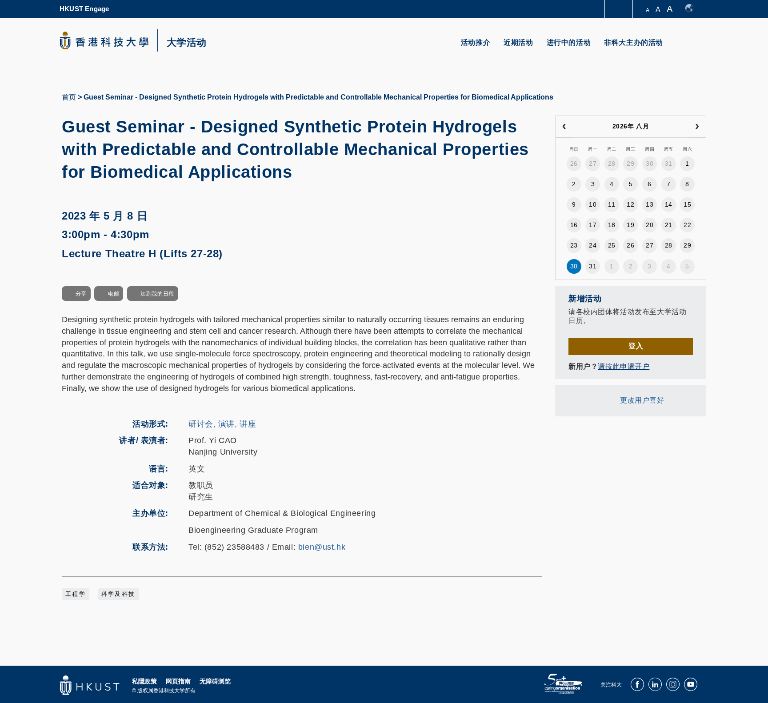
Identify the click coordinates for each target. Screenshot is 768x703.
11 (611, 204)
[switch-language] (693, 9)
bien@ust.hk (321, 547)
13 (649, 204)
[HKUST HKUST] (104, 40)
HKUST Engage (84, 8)
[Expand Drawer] (619, 9)
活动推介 (475, 42)
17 (592, 224)
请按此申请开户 (623, 366)
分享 (81, 294)
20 (649, 224)
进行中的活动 (569, 42)
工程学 (75, 594)
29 (630, 163)
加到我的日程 (157, 294)
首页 (69, 97)
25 (612, 245)
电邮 (113, 294)
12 (630, 204)
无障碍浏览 (215, 681)
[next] (697, 126)
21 (668, 224)
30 (649, 163)
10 (592, 204)
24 (592, 245)
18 (612, 224)
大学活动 (187, 43)
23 (574, 245)
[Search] (693, 48)
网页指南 (178, 681)
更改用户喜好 (642, 400)
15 (687, 204)
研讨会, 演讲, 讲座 (222, 423)
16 (574, 224)
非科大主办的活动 (633, 42)
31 (668, 163)
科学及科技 (118, 594)
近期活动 (518, 42)
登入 (635, 346)
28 (612, 163)
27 (592, 163)
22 (687, 224)
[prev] (564, 126)
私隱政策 (144, 681)
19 (630, 224)
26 (574, 163)
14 (668, 204)
